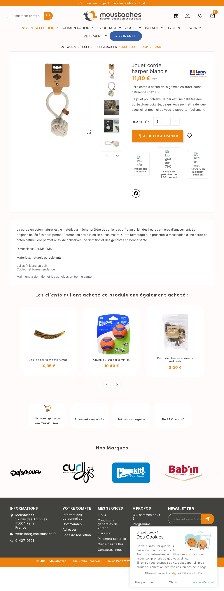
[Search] (48, 16)
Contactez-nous (110, 549)
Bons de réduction (77, 535)
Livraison (105, 533)
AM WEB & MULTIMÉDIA (190, 573)
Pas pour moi (144, 582)
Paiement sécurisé (112, 538)
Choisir (173, 582)
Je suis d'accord (203, 582)
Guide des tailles (110, 544)
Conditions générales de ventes (108, 524)
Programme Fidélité (141, 526)
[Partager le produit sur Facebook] (136, 193)
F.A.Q (102, 515)
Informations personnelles (72, 516)
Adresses (70, 529)
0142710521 (24, 540)
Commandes (72, 524)
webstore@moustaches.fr (35, 534)
